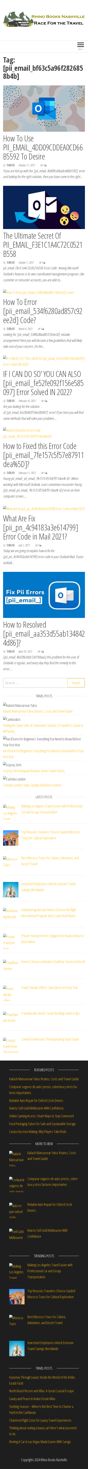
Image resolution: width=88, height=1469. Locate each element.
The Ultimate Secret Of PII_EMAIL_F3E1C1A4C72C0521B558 (42, 244)
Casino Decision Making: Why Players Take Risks (38, 1131)
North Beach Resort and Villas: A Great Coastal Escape (41, 1390)
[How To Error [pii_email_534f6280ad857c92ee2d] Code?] (38, 292)
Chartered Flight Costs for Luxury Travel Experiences (40, 1420)
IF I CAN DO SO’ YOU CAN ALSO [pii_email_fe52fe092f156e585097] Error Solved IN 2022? (43, 383)
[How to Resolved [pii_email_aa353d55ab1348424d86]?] (44, 594)
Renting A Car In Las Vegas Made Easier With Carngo (40, 1441)
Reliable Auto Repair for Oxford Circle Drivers (36, 1100)
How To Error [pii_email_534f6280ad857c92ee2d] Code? (42, 311)
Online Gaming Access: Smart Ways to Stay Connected (41, 1115)
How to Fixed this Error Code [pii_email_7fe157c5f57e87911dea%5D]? (43, 455)
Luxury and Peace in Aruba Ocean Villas (32, 1398)
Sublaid (11, 165)
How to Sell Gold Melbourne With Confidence (36, 1108)
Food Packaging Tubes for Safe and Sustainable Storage (43, 1123)
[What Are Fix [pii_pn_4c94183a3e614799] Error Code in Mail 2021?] (44, 508)
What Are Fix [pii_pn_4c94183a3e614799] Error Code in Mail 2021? (40, 527)
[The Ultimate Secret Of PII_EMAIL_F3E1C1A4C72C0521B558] (44, 207)
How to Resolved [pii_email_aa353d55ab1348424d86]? (44, 633)
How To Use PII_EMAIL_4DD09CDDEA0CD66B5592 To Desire (43, 147)
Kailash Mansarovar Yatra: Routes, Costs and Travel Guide (38, 711)
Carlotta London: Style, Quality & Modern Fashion (32, 785)
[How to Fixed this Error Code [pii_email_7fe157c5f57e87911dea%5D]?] (44, 432)
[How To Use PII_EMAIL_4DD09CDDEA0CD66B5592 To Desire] (44, 108)
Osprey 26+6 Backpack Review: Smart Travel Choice (34, 770)
